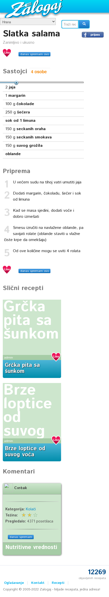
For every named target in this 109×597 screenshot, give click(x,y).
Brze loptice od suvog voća (25, 452)
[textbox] (70, 24)
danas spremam (21, 537)
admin (8, 357)
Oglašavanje (14, 583)
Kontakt (37, 583)
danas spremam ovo (34, 54)
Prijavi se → (93, 35)
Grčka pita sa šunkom (31, 320)
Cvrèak (20, 488)
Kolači (31, 509)
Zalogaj (34, 9)
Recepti (58, 583)
